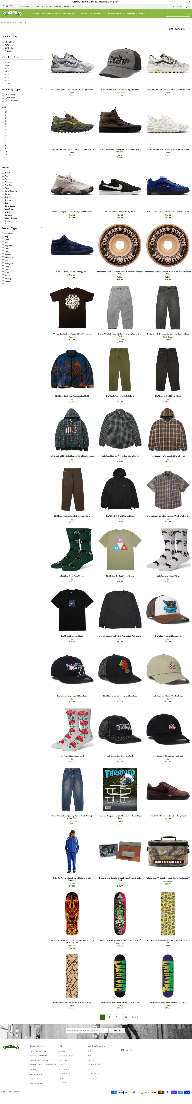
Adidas (7, 179)
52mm (7, 65)
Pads (6, 248)
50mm (7, 62)
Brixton (7, 197)
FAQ (89, 1069)
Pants (6, 251)
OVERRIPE (130, 13)
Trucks (6, 272)
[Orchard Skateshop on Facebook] (3, 6)
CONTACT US (38, 6)
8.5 (5, 142)
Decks (6, 266)
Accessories (9, 233)
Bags (6, 236)
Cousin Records (10, 218)
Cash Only (8, 209)
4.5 (5, 118)
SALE (141, 13)
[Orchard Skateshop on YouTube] (7, 6)
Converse (8, 215)
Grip (6, 269)
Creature (7, 221)
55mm (7, 74)
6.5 (5, 130)
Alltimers (8, 182)
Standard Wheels (11, 101)
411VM (7, 173)
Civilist (7, 212)
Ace (6, 176)
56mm (7, 77)
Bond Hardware (10, 191)
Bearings (7, 278)
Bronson (7, 200)
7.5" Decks (8, 45)
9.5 (5, 148)
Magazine (8, 245)
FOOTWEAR (68, 13)
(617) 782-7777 (24, 6)
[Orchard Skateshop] (17, 13)
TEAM (89, 1056)
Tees (6, 260)
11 (5, 157)
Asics (6, 188)
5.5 (5, 124)
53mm (7, 68)
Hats (6, 242)
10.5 (6, 154)
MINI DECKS (9, 42)
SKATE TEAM (69, 6)
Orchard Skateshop (13, 1092)
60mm (7, 83)
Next (134, 1017)
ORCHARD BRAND (114, 13)
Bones (7, 194)
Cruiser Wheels (10, 95)
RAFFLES (57, 6)
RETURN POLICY (93, 1074)
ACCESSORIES (97, 13)
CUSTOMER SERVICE (95, 1065)
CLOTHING (82, 13)
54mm (7, 71)
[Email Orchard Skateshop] (15, 6)
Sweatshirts (9, 257)
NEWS (48, 6)
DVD (6, 239)
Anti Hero (8, 185)
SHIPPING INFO (93, 1078)
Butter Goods (9, 206)
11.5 (6, 160)
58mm (7, 80)
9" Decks (7, 51)
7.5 (5, 136)
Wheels (7, 275)
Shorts (7, 281)
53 (126, 1017)
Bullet (6, 203)
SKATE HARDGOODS (51, 13)
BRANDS (36, 13)
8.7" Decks (8, 48)
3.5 (5, 112)
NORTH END (63, 1083)
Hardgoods (8, 263)
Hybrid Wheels (10, 98)
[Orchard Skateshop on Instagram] (11, 6)
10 (5, 151)
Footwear (8, 254)
